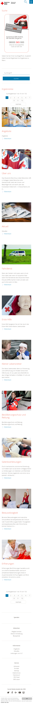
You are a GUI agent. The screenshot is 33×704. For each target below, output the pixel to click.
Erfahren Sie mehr (5, 702)
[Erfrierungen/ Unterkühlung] (16, 549)
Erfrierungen (8, 563)
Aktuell (5, 226)
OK (27, 698)
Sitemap (16, 671)
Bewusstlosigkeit (10, 512)
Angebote (6, 131)
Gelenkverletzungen (11, 462)
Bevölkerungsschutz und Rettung (14, 416)
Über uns (6, 173)
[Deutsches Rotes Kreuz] (5, 3)
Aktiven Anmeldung (16, 634)
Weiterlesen (7, 138)
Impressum (16, 675)
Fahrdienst (7, 268)
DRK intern (16, 679)
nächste (18, 104)
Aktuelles (16, 651)
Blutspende (16, 636)
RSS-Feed (16, 677)
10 (22, 100)
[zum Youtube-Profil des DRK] (20, 692)
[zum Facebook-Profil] (8, 692)
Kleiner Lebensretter (12, 364)
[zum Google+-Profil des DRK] (16, 692)
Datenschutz (16, 673)
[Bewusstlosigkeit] (16, 498)
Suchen (16, 79)
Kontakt (16, 668)
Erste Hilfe (7, 319)
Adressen (16, 666)
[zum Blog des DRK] (23, 692)
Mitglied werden (16, 631)
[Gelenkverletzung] (16, 447)
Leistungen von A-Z (16, 653)
